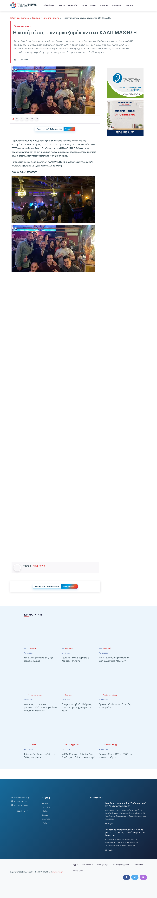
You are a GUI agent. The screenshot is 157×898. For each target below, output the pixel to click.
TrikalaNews (38, 565)
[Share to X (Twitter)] (22, 119)
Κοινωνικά (116, 5)
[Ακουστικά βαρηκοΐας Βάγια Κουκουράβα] (125, 83)
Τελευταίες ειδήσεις (19, 18)
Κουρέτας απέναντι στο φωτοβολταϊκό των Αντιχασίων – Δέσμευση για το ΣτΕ (41, 707)
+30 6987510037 (20, 801)
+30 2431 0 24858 (21, 805)
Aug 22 (110, 824)
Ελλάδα (83, 5)
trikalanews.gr (57, 872)
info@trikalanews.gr (21, 797)
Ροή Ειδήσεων (48, 5)
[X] (134, 877)
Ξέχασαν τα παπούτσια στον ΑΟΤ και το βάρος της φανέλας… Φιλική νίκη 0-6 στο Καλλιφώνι (124, 832)
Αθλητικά (104, 5)
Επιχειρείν (128, 5)
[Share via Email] (32, 119)
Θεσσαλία (72, 5)
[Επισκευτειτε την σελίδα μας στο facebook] (126, 877)
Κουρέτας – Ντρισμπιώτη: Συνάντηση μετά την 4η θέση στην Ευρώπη (125, 804)
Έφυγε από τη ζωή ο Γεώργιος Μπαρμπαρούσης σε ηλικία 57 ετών (77, 707)
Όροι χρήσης (102, 865)
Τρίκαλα (61, 5)
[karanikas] (125, 118)
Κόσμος (93, 5)
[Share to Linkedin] (27, 119)
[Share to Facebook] (17, 119)
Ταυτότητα (139, 865)
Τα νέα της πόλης (50, 18)
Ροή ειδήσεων (87, 865)
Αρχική (75, 865)
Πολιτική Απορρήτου (121, 865)
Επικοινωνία (78, 871)
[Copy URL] (37, 119)
